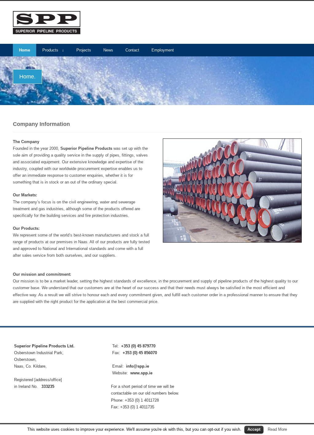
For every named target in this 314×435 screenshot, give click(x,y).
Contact (132, 50)
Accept (253, 429)
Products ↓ (53, 50)
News (108, 50)
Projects (83, 50)
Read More (277, 429)
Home (24, 50)
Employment (162, 50)
